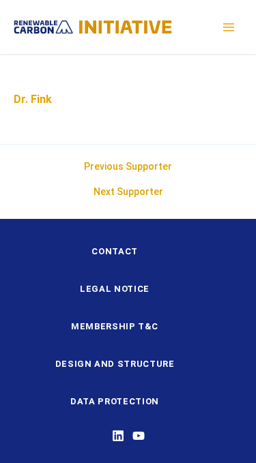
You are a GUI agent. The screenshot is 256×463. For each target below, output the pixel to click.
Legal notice (115, 289)
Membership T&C (114, 326)
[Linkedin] (118, 436)
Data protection (114, 401)
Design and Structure (115, 364)
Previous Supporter (128, 166)
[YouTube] (138, 436)
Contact (114, 251)
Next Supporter (128, 191)
